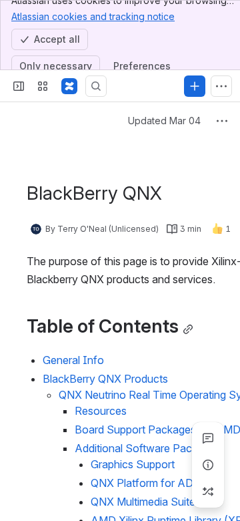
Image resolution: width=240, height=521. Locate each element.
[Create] (194, 86)
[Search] (96, 86)
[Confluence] (69, 86)
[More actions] (222, 121)
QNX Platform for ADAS (149, 483)
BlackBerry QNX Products (105, 378)
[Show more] (221, 86)
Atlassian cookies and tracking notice (93, 16)
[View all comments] (208, 438)
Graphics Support (133, 464)
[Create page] (208, 491)
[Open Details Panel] (208, 465)
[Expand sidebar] (18, 86)
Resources (101, 410)
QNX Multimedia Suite (143, 501)
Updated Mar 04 (164, 120)
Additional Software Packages (148, 448)
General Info (73, 360)
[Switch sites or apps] (42, 86)
